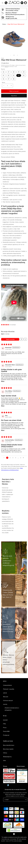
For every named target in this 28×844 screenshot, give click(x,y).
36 (3, 72)
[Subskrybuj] (25, 799)
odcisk (5, 693)
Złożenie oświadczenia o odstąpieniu (12, 709)
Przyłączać (6, 735)
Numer (3, 82)
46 (3, 79)
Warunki (5, 696)
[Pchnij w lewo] (10, 55)
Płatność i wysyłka (8, 689)
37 (8, 72)
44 (18, 75)
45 (23, 75)
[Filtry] (21, 339)
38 (13, 72)
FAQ (4, 723)
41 (3, 75)
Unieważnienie (7, 685)
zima (4, 760)
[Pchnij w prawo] (17, 55)
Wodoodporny (7, 756)
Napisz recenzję (10, 339)
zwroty (5, 704)
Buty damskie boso (8, 745)
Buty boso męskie (8, 749)
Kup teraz (14, 95)
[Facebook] (14, 834)
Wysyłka (6, 66)
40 (23, 72)
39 (18, 72)
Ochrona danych (8, 700)
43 (13, 75)
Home (4, 24)
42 (8, 75)
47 (8, 79)
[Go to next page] (23, 458)
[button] (6, 3)
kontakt (5, 720)
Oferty (5, 753)
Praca (4, 727)
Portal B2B (6, 731)
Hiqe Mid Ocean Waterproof (16, 24)
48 (13, 79)
